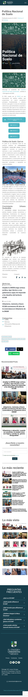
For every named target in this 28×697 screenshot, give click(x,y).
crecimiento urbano (6, 336)
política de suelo (21, 339)
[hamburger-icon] (25, 3)
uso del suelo (5, 341)
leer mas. (17, 455)
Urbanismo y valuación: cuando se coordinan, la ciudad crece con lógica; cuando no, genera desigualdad (14, 433)
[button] (10, 349)
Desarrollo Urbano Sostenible (9, 339)
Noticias (6, 20)
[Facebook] (11, 662)
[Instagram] (19, 662)
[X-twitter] (13, 662)
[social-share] (16, 277)
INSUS (18, 96)
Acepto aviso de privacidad (11, 455)
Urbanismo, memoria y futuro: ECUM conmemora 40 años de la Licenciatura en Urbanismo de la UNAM (14, 409)
